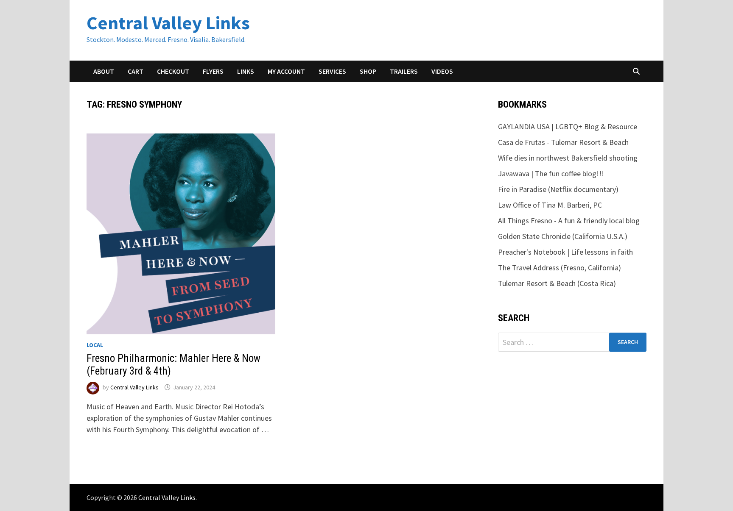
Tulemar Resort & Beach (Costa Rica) (557, 283)
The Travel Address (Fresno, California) (559, 267)
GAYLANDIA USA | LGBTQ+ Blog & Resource (567, 126)
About (103, 71)
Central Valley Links (168, 22)
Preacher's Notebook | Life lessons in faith (565, 252)
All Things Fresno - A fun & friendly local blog (569, 220)
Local (95, 345)
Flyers (213, 71)
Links (245, 71)
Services (332, 71)
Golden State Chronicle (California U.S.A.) (562, 236)
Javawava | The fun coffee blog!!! (551, 173)
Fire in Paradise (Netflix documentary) (558, 189)
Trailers (404, 71)
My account (286, 71)
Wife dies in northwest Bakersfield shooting (568, 158)
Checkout (173, 71)
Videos (442, 71)
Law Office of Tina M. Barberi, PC (550, 205)
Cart (135, 71)
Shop (368, 71)
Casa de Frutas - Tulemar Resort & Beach (563, 142)
